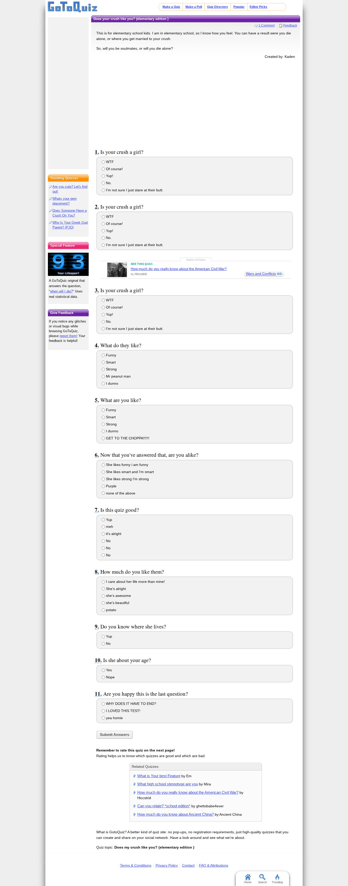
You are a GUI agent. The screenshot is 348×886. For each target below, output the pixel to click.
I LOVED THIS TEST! (122, 711)
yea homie (114, 718)
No (108, 541)
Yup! (109, 176)
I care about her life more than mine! (135, 582)
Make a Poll (193, 7)
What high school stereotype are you (167, 784)
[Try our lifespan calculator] (68, 264)
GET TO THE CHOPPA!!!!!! (127, 438)
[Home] (73, 7)
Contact (188, 865)
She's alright (115, 589)
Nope (110, 677)
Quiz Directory (217, 7)
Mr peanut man (118, 376)
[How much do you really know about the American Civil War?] (117, 270)
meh (109, 527)
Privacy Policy (167, 865)
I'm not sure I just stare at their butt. (134, 190)
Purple (110, 486)
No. (108, 183)
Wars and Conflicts (261, 274)
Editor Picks (258, 7)
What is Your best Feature (158, 776)
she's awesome (118, 596)
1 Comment (267, 25)
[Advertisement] (195, 102)
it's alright (113, 534)
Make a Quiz (171, 7)
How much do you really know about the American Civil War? (179, 269)
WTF (109, 162)
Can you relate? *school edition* (163, 806)
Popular (239, 7)
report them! (68, 336)
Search (262, 882)
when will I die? (61, 291)
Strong (111, 369)
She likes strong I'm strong (127, 479)
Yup (108, 520)
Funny (110, 355)
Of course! (114, 169)
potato (110, 610)
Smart (110, 362)
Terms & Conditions (135, 865)
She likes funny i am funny (126, 465)
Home (247, 882)
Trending (277, 882)
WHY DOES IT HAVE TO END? (130, 704)
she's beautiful (117, 603)
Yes (108, 670)
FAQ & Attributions (213, 865)
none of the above (120, 493)
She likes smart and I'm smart (129, 472)
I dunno (111, 383)
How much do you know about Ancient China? (175, 814)
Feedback (290, 25)
